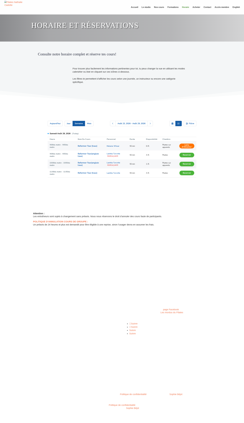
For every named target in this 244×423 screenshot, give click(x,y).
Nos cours (159, 7)
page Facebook (171, 309)
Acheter (196, 7)
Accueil (134, 7)
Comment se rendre (42, 363)
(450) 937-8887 (40, 321)
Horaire (185, 7)
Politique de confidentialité (133, 394)
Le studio (146, 7)
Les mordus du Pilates (172, 312)
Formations (173, 7)
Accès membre (222, 7)
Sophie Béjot (175, 394)
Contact (207, 7)
